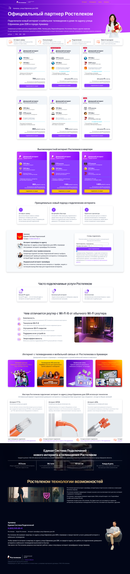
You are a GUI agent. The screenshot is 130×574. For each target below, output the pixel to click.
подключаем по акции (32, 86)
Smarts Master (29, 560)
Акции (100, 2)
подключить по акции (32, 191)
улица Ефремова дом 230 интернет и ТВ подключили (52, 440)
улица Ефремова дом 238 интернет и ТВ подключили (89, 440)
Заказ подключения (93, 249)
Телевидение (92, 2)
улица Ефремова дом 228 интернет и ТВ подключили (15, 440)
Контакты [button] (106, 2)
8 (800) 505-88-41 (34, 238)
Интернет (84, 2)
